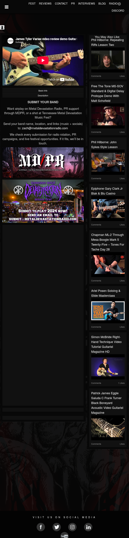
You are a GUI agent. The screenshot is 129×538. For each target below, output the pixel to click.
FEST (32, 3)
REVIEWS (45, 3)
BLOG (102, 3)
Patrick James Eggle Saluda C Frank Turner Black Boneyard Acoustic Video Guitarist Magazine (107, 403)
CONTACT (61, 3)
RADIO (113, 3)
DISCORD (118, 10)
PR (73, 3)
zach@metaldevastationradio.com (45, 128)
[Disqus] (43, 272)
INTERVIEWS (86, 3)
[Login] (119, 3)
